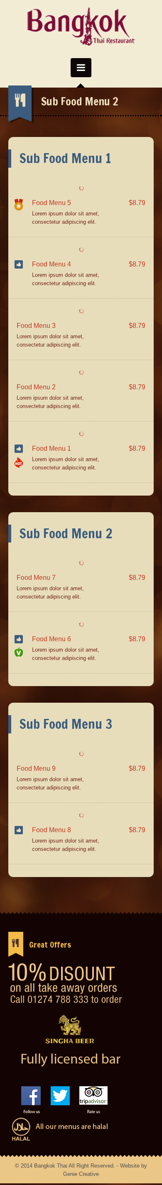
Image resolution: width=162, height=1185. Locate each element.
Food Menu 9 (36, 768)
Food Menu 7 (36, 577)
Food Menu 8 (51, 829)
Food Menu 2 (36, 387)
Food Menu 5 (51, 202)
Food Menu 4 (51, 264)
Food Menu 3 (36, 325)
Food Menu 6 (51, 639)
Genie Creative (81, 1174)
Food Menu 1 (51, 448)
